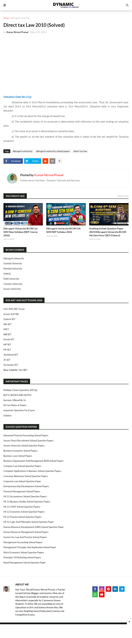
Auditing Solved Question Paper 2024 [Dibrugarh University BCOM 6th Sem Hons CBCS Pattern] (107, 232)
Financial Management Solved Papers (21, 491)
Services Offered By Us (14, 400)
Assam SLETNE (11, 314)
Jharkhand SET (10, 354)
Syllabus (7, 415)
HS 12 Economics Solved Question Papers (24, 511)
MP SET (7, 344)
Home (6, 18)
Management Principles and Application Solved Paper (29, 547)
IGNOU (7, 273)
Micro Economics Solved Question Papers (23, 552)
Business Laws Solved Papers (17, 455)
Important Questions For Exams (19, 410)
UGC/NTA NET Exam (14, 309)
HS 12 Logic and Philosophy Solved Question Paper (28, 521)
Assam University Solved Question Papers (24, 445)
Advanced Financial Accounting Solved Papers (25, 435)
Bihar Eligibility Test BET (15, 370)
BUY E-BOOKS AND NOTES (17, 395)
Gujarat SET (9, 319)
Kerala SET (8, 339)
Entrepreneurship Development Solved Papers (26, 486)
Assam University (12, 288)
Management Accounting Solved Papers (23, 542)
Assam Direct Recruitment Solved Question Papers (28, 440)
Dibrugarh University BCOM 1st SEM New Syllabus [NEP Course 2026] (20, 232)
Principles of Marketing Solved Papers (22, 557)
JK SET (6, 359)
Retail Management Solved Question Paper (24, 562)
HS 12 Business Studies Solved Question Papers (26, 501)
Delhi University (11, 278)
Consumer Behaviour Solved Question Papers (25, 476)
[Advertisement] (66, 62)
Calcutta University (13, 283)
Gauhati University (12, 263)
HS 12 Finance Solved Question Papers (22, 516)
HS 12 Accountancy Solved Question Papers (25, 496)
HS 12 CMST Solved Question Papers (21, 506)
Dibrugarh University (13, 258)
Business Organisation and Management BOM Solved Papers (33, 460)
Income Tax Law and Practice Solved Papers (25, 537)
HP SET (7, 349)
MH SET (7, 324)
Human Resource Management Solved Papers (25, 532)
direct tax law (80, 151)
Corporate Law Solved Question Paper (22, 481)
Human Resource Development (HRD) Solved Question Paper (33, 527)
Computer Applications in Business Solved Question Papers (32, 471)
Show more (123, 196)
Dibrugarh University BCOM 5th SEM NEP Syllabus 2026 (63, 230)
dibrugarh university (20, 18)
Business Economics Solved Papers (20, 450)
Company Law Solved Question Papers (22, 466)
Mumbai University (12, 268)
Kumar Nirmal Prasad (48, 175)
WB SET (7, 334)
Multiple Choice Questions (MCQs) (20, 390)
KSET (6, 329)
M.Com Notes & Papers (15, 405)
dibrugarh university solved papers (53, 151)
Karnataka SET (10, 364)
